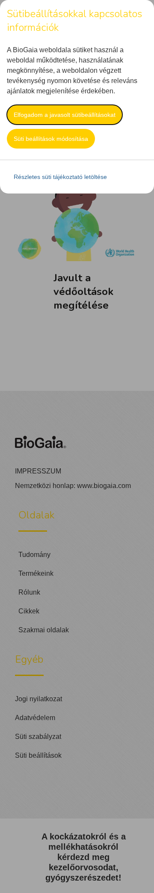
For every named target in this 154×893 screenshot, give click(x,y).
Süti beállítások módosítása (51, 138)
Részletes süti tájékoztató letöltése (60, 176)
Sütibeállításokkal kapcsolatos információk (74, 20)
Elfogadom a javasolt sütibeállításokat (65, 114)
